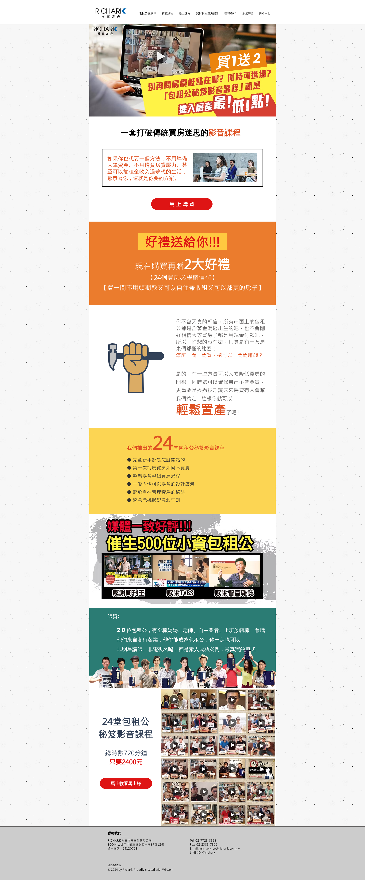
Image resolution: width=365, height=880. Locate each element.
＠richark (208, 852)
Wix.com (167, 869)
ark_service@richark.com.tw (219, 848)
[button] (167, 13)
